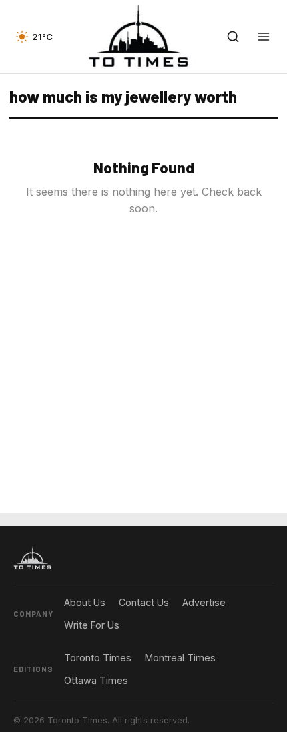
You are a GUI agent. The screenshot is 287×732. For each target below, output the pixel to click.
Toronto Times (97, 657)
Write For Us (91, 625)
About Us (84, 602)
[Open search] (233, 37)
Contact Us (144, 602)
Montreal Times (180, 657)
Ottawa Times (96, 680)
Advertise (204, 602)
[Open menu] (264, 37)
